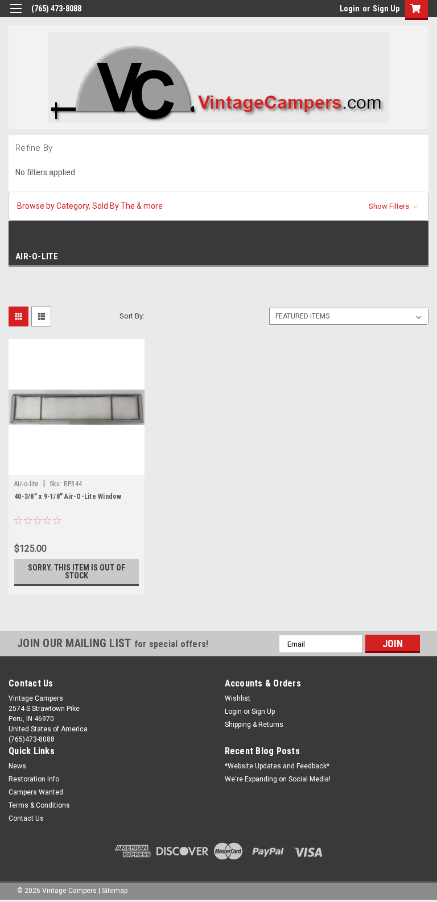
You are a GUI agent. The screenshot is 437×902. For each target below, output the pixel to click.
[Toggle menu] (15, 15)
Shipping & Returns (254, 725)
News (17, 766)
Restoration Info (34, 779)
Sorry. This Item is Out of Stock (76, 571)
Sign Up (386, 8)
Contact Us (26, 818)
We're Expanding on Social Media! (278, 779)
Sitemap (114, 891)
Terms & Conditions (39, 805)
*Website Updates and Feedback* (277, 766)
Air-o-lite (26, 484)
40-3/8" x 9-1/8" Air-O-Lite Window (68, 496)
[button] (218, 206)
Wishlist (237, 698)
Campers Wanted (36, 792)
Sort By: (132, 316)
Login (350, 8)
